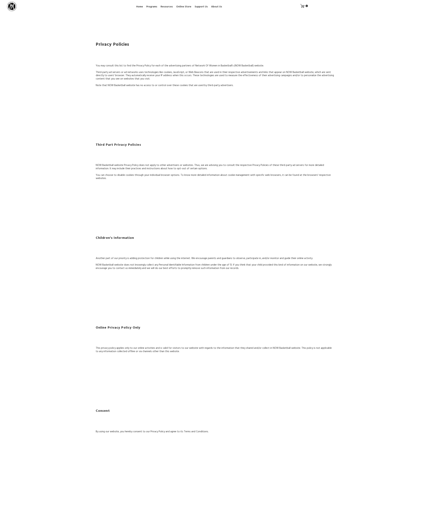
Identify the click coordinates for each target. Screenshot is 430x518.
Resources (167, 6)
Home (139, 6)
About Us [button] (216, 6)
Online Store (183, 6)
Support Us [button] (201, 6)
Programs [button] (151, 6)
